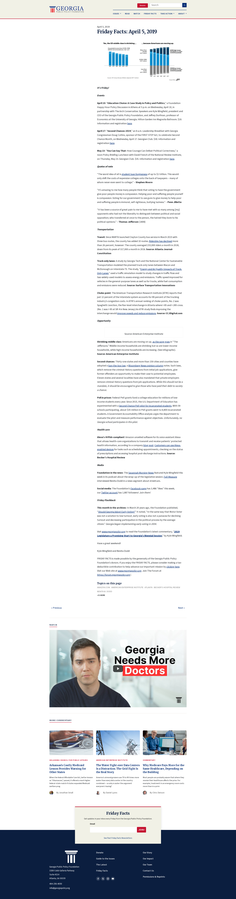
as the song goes (161, 342)
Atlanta (149, 587)
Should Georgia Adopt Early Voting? (116, 512)
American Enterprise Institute (127, 587)
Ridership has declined (160, 241)
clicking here (172, 567)
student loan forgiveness (134, 174)
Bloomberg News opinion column (145, 365)
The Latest (101, 864)
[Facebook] (98, 879)
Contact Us (148, 870)
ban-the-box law (116, 365)
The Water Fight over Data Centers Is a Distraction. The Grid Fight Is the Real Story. (118, 769)
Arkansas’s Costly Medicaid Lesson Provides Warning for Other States (67, 769)
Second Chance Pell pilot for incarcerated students (145, 406)
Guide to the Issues (105, 858)
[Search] (184, 5)
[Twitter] (103, 879)
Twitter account (109, 492)
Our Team (147, 864)
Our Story (147, 852)
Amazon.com (103, 587)
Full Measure (170, 477)
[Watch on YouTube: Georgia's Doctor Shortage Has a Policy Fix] (118, 668)
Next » (181, 608)
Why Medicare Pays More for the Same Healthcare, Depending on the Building (163, 769)
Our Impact (148, 858)
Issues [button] (116, 13)
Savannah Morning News (141, 473)
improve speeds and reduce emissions (136, 313)
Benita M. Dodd (104, 591)
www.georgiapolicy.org (113, 531)
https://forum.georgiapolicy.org (113, 575)
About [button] (181, 13)
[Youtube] (113, 879)
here (129, 123)
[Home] (66, 9)
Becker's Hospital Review (167, 587)
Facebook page (138, 488)
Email (92, 824)
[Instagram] (108, 879)
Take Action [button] (166, 13)
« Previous (56, 608)
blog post (148, 445)
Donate (99, 852)
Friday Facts (102, 870)
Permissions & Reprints (154, 876)
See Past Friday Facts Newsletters (118, 838)
